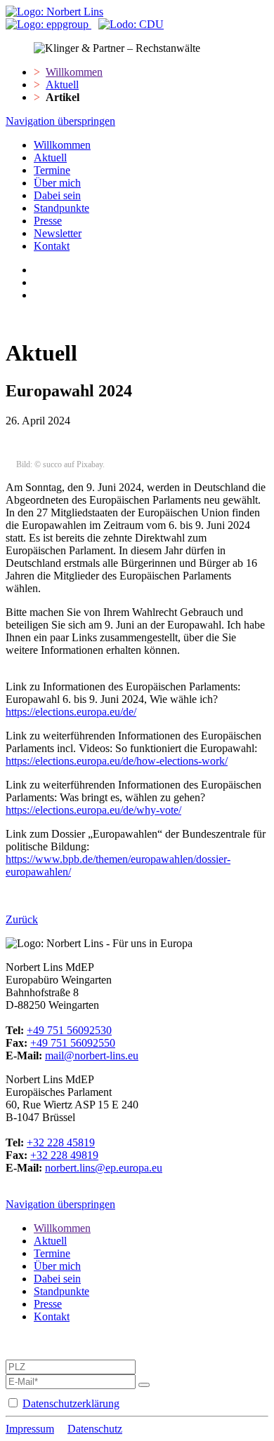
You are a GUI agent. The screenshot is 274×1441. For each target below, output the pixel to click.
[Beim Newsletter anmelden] (144, 1385)
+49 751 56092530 (69, 1030)
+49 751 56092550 (72, 1043)
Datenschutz (94, 1429)
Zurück (22, 919)
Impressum (30, 1429)
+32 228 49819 (64, 1155)
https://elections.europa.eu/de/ (71, 712)
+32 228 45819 (61, 1142)
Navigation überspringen (60, 121)
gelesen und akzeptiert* (125, 1403)
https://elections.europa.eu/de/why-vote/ (93, 810)
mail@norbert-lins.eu (91, 1055)
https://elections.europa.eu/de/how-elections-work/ (117, 761)
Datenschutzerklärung (70, 1403)
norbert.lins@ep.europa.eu (103, 1168)
